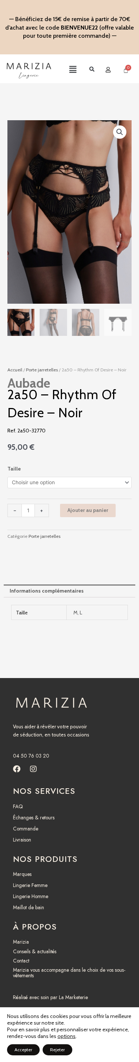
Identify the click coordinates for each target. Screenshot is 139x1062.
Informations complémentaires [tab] (47, 591)
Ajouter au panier (87, 510)
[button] (66, 69)
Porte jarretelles (42, 369)
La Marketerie (73, 997)
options (66, 1036)
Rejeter (57, 1049)
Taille (14, 469)
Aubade (28, 383)
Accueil (14, 369)
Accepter (23, 1049)
